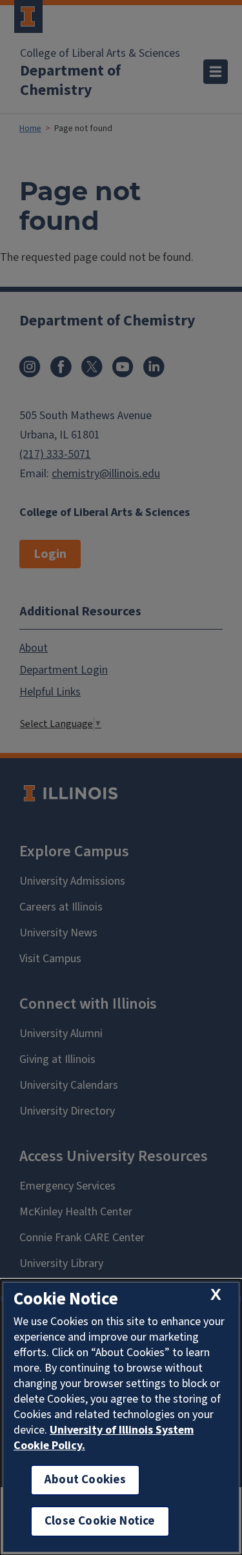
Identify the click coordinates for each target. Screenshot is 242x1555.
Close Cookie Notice (100, 1521)
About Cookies (85, 1479)
